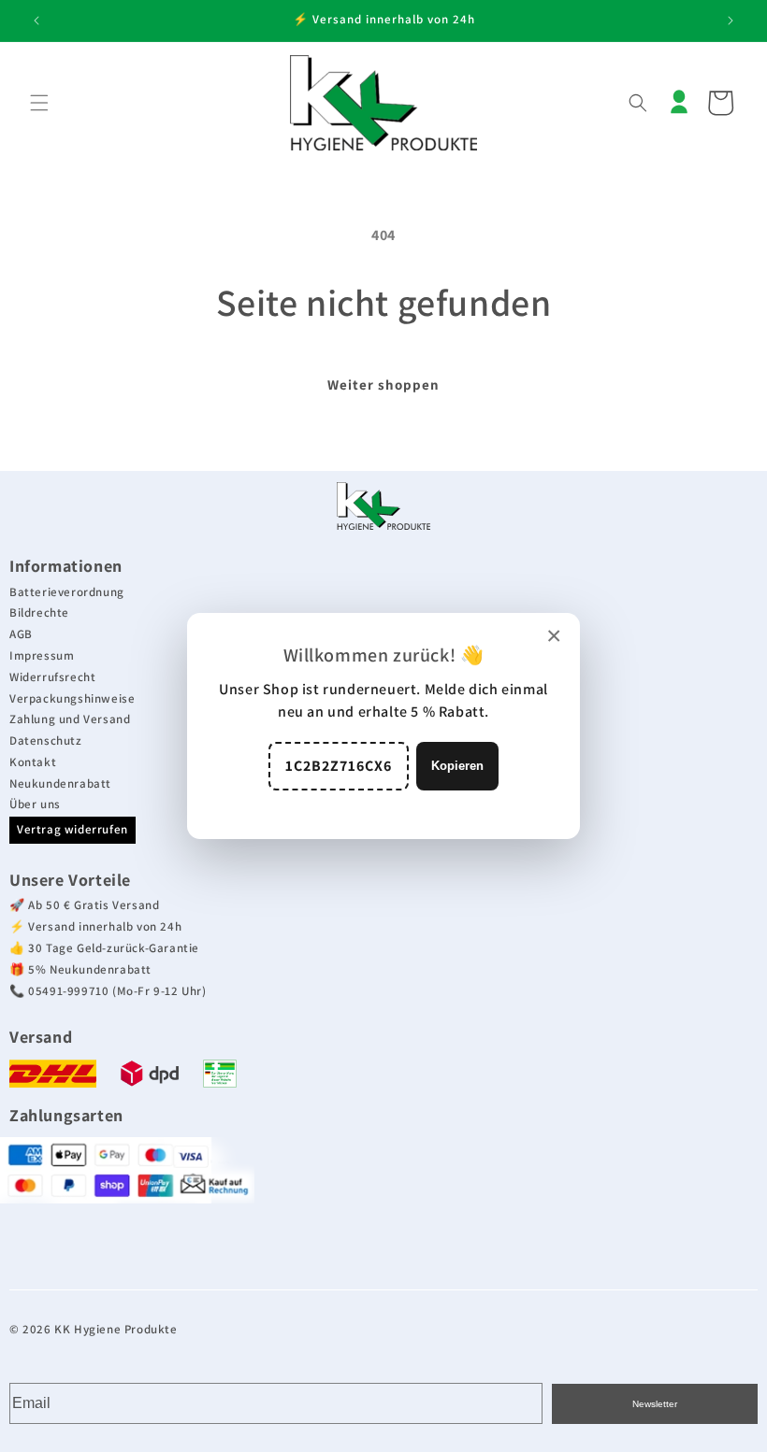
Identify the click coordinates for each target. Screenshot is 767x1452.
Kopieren (457, 766)
